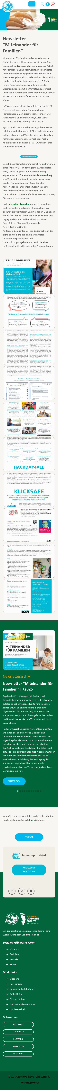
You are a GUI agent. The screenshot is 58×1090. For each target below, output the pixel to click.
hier (31, 820)
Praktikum (15, 954)
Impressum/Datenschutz (22, 1004)
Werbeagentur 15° (30, 1083)
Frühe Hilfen (16, 994)
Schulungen (18, 1032)
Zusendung (46, 175)
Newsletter (18, 1046)
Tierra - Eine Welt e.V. (39, 1077)
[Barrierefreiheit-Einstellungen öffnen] (47, 4)
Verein (13, 964)
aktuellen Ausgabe (19, 204)
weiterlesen (14, 781)
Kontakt (14, 959)
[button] (18, 791)
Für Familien (16, 984)
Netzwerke (18, 1024)
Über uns (14, 949)
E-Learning (18, 1039)
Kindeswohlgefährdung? (22, 989)
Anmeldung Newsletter (29, 870)
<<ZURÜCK (29, 837)
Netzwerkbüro (17, 999)
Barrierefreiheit (18, 1009)
